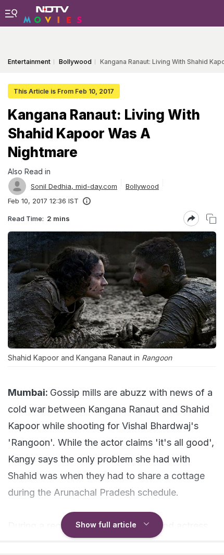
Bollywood (142, 186)
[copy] (211, 219)
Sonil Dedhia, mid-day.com (74, 186)
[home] (52, 13)
